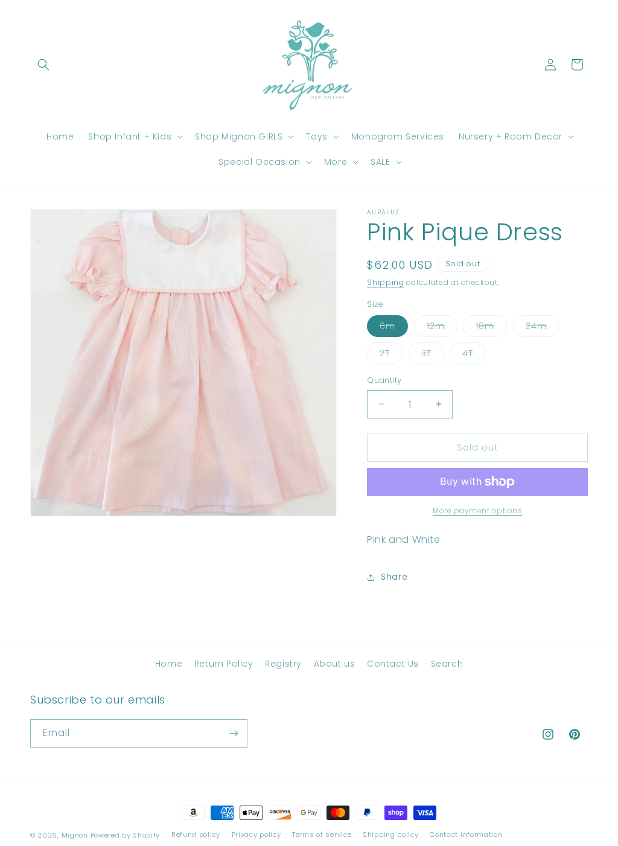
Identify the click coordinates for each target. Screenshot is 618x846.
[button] (43, 64)
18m (491, 328)
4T (474, 355)
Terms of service (321, 834)
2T (391, 355)
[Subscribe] (233, 733)
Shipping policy (391, 834)
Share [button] (394, 577)
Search (447, 664)
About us (334, 664)
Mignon (76, 835)
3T (432, 355)
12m (442, 328)
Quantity (384, 380)
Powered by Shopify (126, 835)
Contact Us (393, 664)
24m (542, 328)
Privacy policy (256, 834)
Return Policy (223, 664)
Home (168, 664)
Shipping (385, 282)
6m (394, 328)
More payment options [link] (477, 510)
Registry (283, 664)
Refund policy (195, 834)
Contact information (466, 834)
